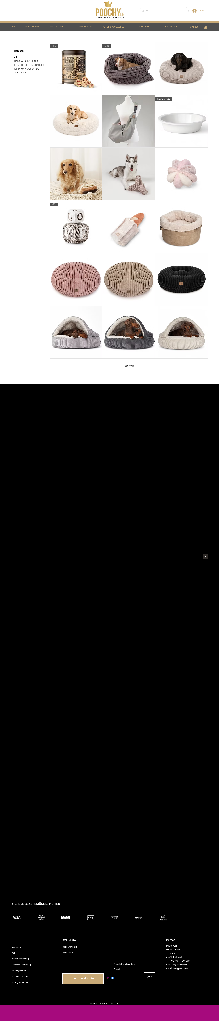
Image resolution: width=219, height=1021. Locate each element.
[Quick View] (181, 68)
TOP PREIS (193, 27)
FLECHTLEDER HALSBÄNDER (29, 64)
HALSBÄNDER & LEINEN (26, 61)
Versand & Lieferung (20, 976)
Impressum (16, 947)
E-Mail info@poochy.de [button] (177, 968)
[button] (205, 27)
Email (117, 969)
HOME (13, 27)
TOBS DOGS (20, 72)
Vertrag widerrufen (20, 982)
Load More (128, 365)
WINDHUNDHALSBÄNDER (27, 68)
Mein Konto (68, 952)
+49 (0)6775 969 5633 (180, 960)
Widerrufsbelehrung (20, 958)
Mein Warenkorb (70, 946)
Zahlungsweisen (19, 970)
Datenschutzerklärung (21, 964)
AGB (14, 953)
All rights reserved (119, 1004)
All (15, 57)
